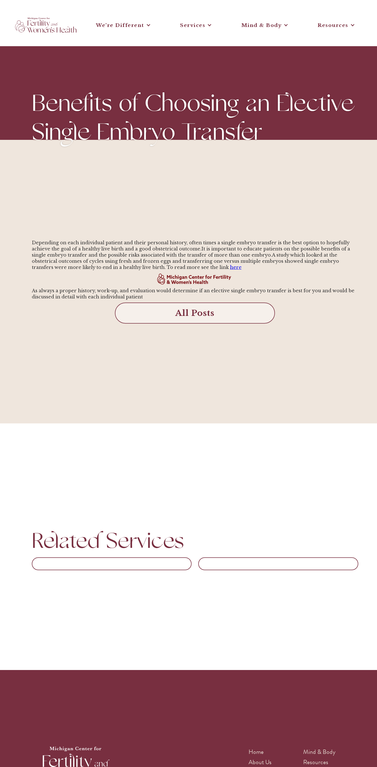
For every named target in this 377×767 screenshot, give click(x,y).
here (236, 267)
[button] (123, 25)
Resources (315, 762)
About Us (260, 762)
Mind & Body (319, 751)
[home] (45, 25)
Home (256, 751)
